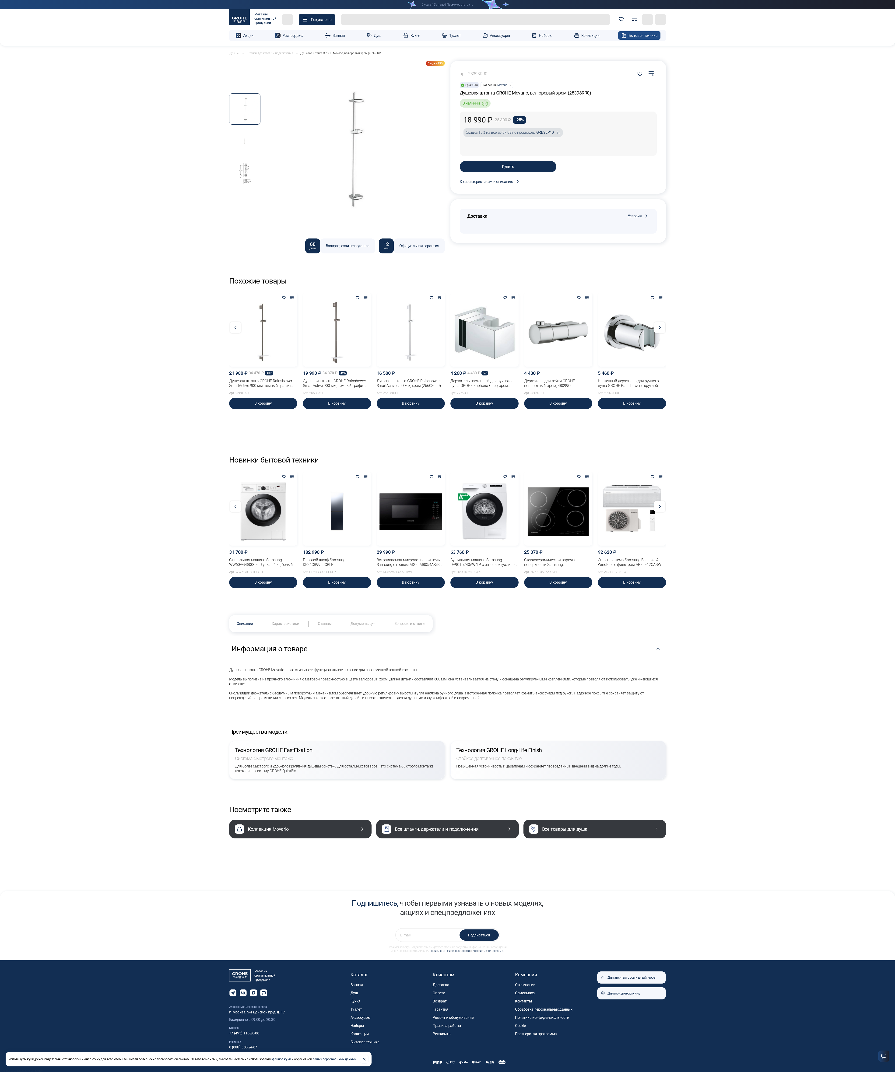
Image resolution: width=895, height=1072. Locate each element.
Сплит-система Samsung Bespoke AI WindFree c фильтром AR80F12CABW (629, 562)
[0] (621, 19)
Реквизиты (442, 1034)
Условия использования (487, 951)
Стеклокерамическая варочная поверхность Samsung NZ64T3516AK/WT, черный (551, 562)
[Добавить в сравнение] (651, 73)
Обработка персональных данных (543, 1009)
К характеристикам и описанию (486, 181)
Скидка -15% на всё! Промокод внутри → (447, 4)
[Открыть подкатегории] (238, 53)
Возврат (440, 1001)
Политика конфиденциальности (450, 951)
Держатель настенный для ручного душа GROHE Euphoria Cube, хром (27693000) (481, 383)
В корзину (263, 403)
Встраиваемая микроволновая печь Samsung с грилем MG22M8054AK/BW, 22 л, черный (410, 562)
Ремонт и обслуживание (453, 1017)
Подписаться (479, 935)
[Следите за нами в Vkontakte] (243, 993)
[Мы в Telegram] (233, 993)
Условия (635, 216)
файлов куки (281, 1059)
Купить (508, 166)
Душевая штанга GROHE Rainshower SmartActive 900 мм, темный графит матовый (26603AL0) (260, 383)
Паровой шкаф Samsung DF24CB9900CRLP (324, 562)
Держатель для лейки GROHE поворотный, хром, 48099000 (549, 383)
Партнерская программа (536, 1034)
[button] (317, 19)
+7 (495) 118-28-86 (244, 1033)
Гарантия (440, 1009)
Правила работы (447, 1025)
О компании (525, 985)
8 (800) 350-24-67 (243, 1047)
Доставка (441, 985)
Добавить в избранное (640, 73)
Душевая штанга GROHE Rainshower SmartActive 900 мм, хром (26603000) (409, 383)
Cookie (520, 1025)
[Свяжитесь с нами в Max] (253, 993)
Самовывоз (525, 993)
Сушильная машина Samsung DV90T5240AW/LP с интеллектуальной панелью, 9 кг (483, 562)
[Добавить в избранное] (284, 298)
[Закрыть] (364, 1059)
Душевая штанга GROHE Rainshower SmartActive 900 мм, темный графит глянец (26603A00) (334, 383)
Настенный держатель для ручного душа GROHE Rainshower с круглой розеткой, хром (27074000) (628, 383)
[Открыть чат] (263, 993)
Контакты (523, 1001)
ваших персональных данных (334, 1059)
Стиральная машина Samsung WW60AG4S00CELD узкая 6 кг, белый (261, 562)
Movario (502, 85)
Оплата (439, 993)
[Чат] (883, 1056)
